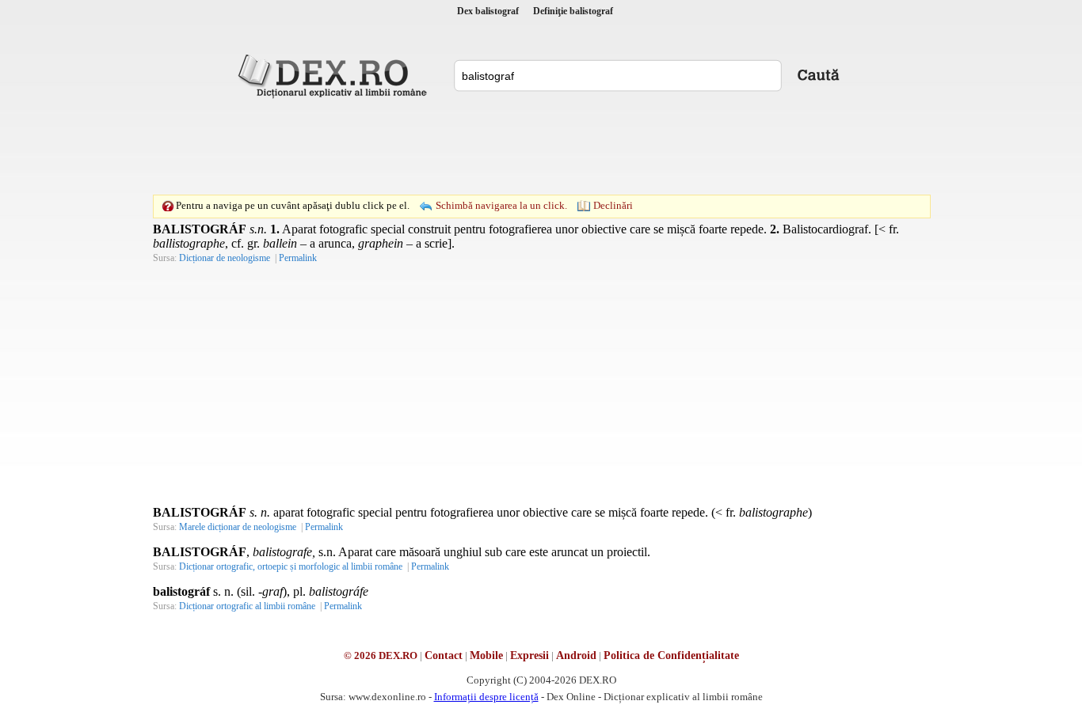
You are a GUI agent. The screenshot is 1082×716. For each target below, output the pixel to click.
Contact (444, 655)
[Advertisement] (541, 146)
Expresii (529, 655)
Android (576, 655)
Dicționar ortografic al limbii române (247, 606)
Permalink (298, 257)
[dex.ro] (335, 75)
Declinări (613, 205)
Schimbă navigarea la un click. (501, 205)
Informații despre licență (486, 697)
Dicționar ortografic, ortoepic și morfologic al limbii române (290, 566)
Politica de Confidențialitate (671, 655)
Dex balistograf (488, 11)
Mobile (486, 655)
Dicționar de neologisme (224, 257)
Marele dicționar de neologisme (237, 526)
